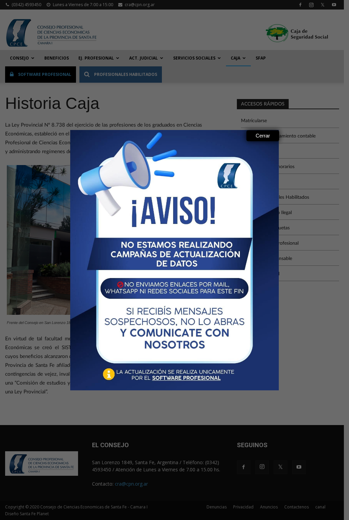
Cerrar (263, 136)
